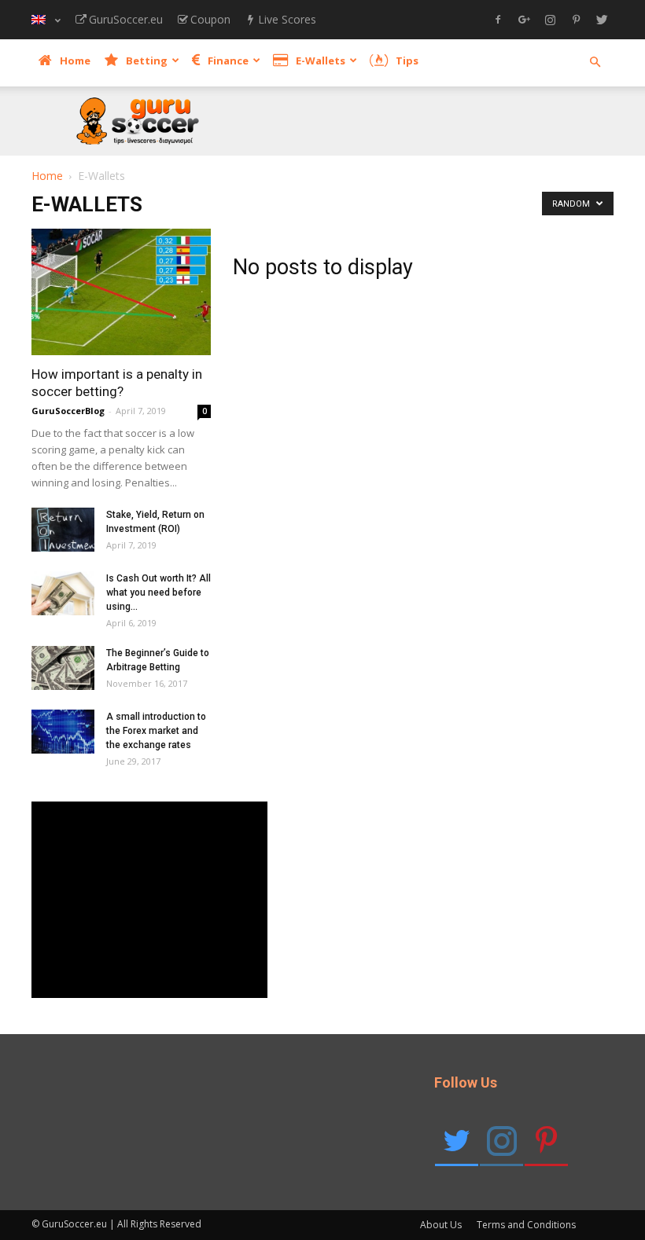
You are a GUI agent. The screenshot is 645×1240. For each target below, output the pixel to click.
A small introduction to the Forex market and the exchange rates (156, 730)
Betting (147, 60)
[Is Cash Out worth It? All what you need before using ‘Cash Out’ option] (62, 593)
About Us (441, 1224)
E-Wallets (320, 60)
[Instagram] (550, 20)
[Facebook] (498, 20)
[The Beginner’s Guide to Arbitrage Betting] (62, 668)
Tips (407, 60)
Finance (228, 60)
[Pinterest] (576, 20)
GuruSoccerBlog (68, 410)
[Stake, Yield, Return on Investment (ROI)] (62, 530)
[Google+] (524, 20)
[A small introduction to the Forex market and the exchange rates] (62, 732)
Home (75, 60)
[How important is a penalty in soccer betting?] (121, 292)
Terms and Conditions (526, 1224)
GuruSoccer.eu (126, 19)
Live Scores (287, 19)
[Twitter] (602, 20)
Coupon (210, 19)
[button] (595, 62)
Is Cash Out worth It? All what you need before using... (158, 592)
